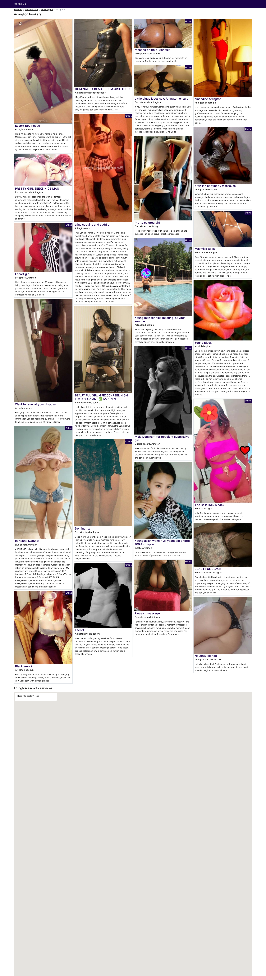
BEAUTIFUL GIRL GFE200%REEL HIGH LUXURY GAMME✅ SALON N (101, 397)
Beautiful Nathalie (27, 541)
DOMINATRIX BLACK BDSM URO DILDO (102, 89)
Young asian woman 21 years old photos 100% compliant (162, 542)
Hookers (18, 9)
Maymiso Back (205, 248)
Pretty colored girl (147, 222)
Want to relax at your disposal (35, 404)
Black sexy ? (23, 666)
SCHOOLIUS (20, 4)
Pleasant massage (147, 613)
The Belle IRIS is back (209, 505)
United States (31, 9)
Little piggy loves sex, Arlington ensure (161, 98)
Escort (79, 630)
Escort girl (22, 274)
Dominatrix (82, 528)
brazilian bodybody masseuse (215, 186)
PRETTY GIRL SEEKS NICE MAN (37, 188)
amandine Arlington (208, 99)
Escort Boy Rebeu (27, 125)
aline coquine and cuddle (92, 224)
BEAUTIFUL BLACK (208, 569)
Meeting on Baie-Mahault (152, 50)
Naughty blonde (206, 655)
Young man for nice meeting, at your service (160, 319)
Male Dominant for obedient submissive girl (162, 438)
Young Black (203, 342)
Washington (47, 9)
